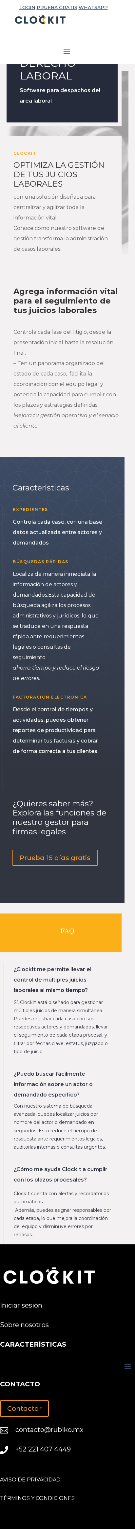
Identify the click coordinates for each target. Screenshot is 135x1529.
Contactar (24, 1408)
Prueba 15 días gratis (55, 858)
